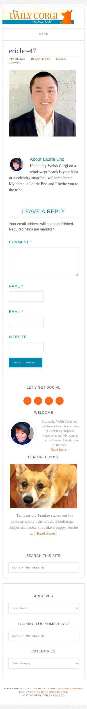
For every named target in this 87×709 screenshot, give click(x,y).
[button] (43, 35)
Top (82, 703)
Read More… (60, 449)
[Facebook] (27, 401)
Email (16, 312)
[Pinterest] (38, 401)
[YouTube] (60, 401)
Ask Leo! (59, 695)
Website (18, 337)
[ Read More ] (45, 533)
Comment (20, 242)
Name (16, 286)
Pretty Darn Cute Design (48, 692)
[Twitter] (49, 401)
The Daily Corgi (38, 16)
